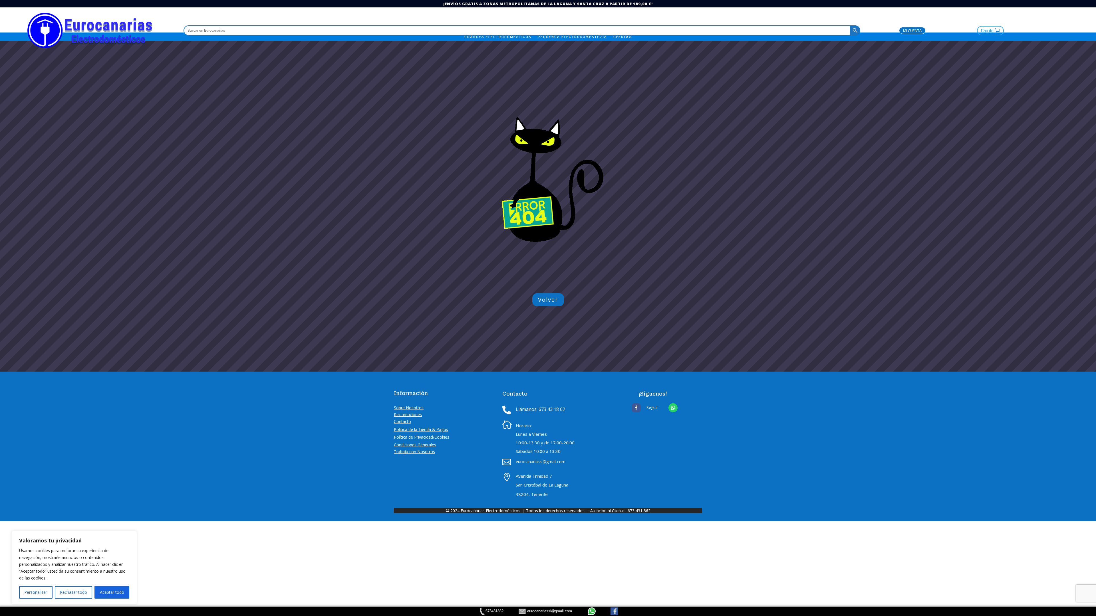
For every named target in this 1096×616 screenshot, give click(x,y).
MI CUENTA (912, 30)
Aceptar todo (112, 592)
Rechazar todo (73, 592)
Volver (548, 299)
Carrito (987, 30)
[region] (74, 568)
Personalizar (35, 592)
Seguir (652, 407)
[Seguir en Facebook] (636, 407)
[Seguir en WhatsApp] (673, 407)
